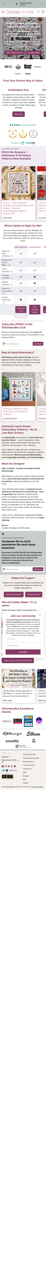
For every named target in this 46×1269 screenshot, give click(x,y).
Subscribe (23, 652)
